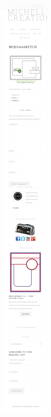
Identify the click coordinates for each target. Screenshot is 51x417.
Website (12, 172)
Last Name (13, 381)
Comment (13, 124)
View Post (25, 314)
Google (16, 208)
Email (12, 161)
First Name (13, 372)
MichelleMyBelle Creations (25, 15)
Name (12, 151)
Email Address (15, 363)
